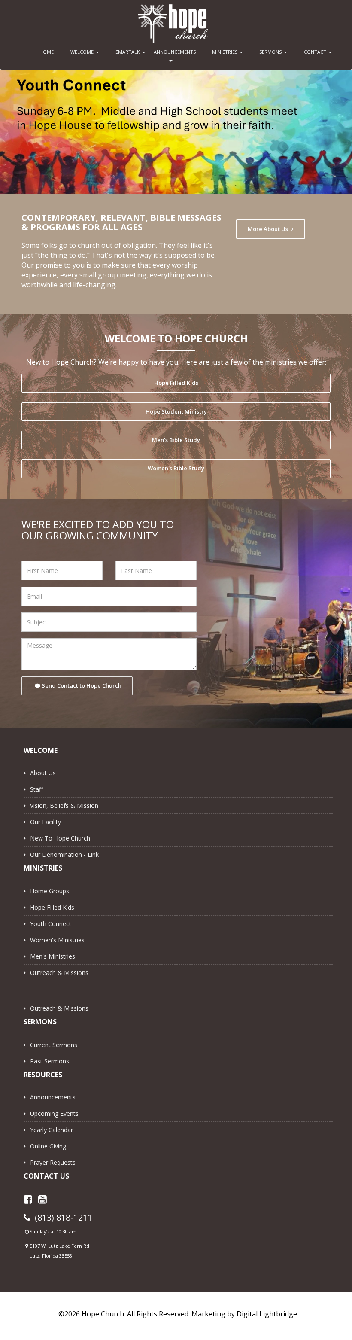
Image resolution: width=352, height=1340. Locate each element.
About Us (43, 770)
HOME (46, 52)
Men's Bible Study (176, 437)
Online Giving (48, 1143)
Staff (36, 787)
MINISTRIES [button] (225, 52)
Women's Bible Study (176, 465)
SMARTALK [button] (128, 52)
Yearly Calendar (51, 1127)
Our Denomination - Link (64, 852)
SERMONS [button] (271, 52)
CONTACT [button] (316, 52)
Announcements (53, 1094)
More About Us (268, 226)
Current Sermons (53, 1042)
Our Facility (45, 819)
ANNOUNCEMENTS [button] (173, 52)
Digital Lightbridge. (267, 1311)
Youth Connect (50, 921)
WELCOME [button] (82, 52)
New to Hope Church (60, 835)
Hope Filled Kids (176, 380)
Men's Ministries (52, 954)
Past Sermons (49, 1058)
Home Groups (49, 888)
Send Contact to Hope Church (80, 683)
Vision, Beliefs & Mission (64, 803)
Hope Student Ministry (176, 409)
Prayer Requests (53, 1160)
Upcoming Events (54, 1111)
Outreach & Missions (59, 970)
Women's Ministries (57, 937)
